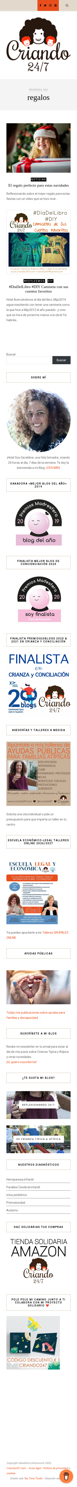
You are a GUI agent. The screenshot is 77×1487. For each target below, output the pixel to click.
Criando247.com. (16, 1468)
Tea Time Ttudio (33, 1478)
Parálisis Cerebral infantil (23, 1187)
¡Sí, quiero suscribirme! (21, 1062)
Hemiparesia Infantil (20, 1179)
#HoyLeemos (34, 280)
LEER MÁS (53, 467)
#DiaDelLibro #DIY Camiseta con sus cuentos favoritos (38, 289)
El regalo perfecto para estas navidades (38, 185)
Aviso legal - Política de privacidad (48, 1468)
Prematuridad (15, 1202)
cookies (10, 1473)
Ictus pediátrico (16, 1195)
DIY (50, 280)
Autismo (12, 1210)
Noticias (38, 179)
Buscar (11, 354)
